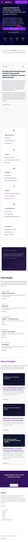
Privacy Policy (3, 538)
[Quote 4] (11, 268)
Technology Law (8, 226)
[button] (2, 2)
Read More (6, 400)
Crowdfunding (7, 175)
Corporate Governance (9, 157)
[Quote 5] (14, 268)
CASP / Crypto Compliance (10, 180)
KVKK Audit (7, 162)
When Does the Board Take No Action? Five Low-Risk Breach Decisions (13, 420)
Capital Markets (8, 172)
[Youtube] (4, 506)
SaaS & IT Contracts (9, 234)
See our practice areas (14, 32)
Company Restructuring (9, 140)
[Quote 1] (4, 268)
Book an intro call (14, 28)
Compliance (7, 154)
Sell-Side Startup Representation (11, 216)
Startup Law (7, 190)
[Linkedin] (2, 506)
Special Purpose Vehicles (10, 178)
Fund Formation (8, 211)
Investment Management (10, 208)
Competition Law (8, 143)
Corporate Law (7, 138)
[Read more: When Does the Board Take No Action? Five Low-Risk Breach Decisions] (14, 410)
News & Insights (8, 361)
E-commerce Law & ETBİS (10, 229)
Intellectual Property (8, 198)
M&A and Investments (9, 135)
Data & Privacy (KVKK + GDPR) (11, 160)
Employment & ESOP (9, 196)
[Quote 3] (9, 268)
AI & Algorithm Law (8, 232)
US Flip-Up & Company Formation (12, 193)
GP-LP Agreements (8, 214)
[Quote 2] (6, 268)
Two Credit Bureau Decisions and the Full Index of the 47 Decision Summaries (14, 390)
